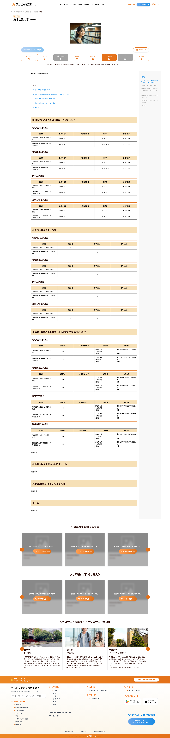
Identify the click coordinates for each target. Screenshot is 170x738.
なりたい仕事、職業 (21, 719)
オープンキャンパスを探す (99, 690)
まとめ (143, 105)
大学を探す (18, 12)
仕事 (54, 705)
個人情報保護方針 (99, 732)
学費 (54, 696)
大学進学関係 (19, 710)
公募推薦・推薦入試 (21, 707)
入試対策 (35, 12)
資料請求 (132, 4)
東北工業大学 (27, 12)
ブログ (61, 4)
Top (12, 12)
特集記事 (18, 725)
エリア (55, 690)
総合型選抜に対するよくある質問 (149, 101)
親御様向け (18, 722)
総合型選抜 (18, 705)
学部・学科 (18, 713)
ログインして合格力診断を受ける (146, 680)
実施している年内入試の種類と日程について (149, 82)
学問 (16, 716)
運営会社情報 (69, 732)
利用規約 (83, 732)
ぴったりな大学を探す (70, 4)
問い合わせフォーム (135, 690)
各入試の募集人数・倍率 (149, 85)
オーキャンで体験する (83, 4)
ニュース (103, 4)
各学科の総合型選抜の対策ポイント (149, 96)
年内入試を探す (95, 4)
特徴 (54, 693)
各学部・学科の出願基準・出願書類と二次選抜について (149, 90)
